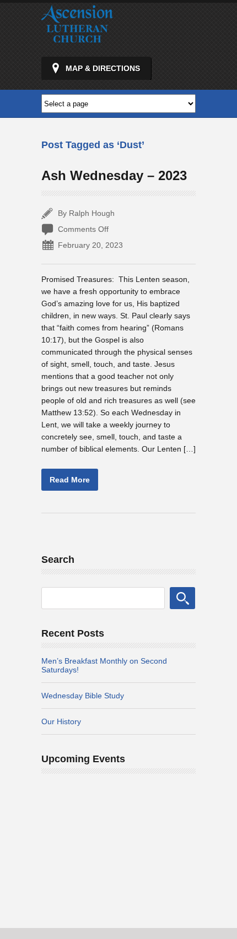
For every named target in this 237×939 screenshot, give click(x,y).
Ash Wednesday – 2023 (114, 175)
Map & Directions (103, 68)
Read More (70, 479)
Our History (61, 721)
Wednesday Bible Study (82, 695)
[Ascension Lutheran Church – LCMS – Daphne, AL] (77, 37)
